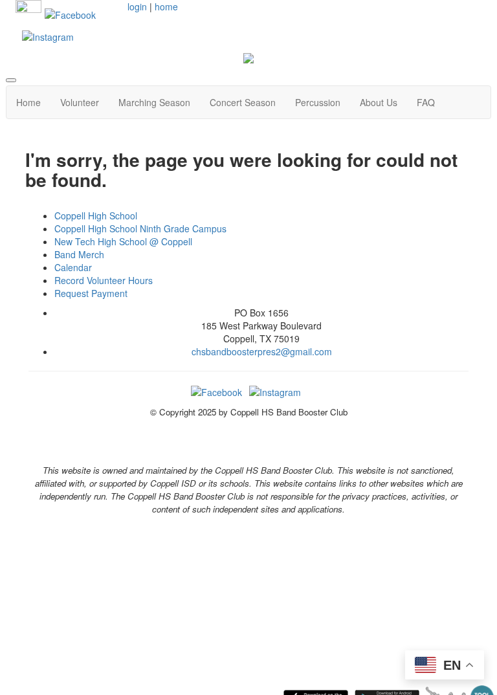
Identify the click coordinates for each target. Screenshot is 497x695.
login (137, 6)
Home (28, 102)
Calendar (73, 267)
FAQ (426, 102)
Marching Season (154, 102)
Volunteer (79, 102)
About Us (378, 102)
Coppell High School (95, 215)
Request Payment (90, 293)
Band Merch (79, 254)
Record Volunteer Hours (103, 280)
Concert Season (243, 102)
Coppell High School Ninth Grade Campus (140, 228)
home (166, 6)
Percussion (317, 102)
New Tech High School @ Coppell (123, 241)
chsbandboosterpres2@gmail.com (262, 351)
